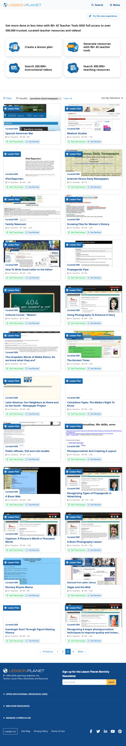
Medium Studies (77, 133)
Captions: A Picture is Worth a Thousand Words (30, 540)
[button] (115, 5)
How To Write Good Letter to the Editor (29, 269)
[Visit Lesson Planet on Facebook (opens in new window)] (91, 731)
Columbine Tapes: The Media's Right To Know (91, 404)
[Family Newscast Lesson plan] (32, 216)
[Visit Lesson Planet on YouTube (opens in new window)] (113, 731)
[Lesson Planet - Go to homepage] (24, 5)
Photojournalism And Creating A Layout (91, 451)
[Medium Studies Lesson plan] (94, 125)
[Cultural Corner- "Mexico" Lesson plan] (32, 307)
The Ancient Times (78, 360)
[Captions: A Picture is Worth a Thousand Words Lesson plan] (32, 534)
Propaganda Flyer (78, 269)
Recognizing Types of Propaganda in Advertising (89, 494)
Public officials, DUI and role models (27, 451)
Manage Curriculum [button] (18, 717)
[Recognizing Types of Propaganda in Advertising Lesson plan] (94, 488)
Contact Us (10, 731)
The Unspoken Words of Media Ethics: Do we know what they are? (30, 358)
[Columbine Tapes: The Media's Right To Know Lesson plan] (94, 398)
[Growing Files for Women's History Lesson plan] (94, 216)
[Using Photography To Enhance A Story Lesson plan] (94, 307)
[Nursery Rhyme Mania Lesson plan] (32, 579)
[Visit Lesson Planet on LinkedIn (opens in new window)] (105, 731)
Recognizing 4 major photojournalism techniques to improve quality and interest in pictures (93, 633)
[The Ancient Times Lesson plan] (94, 352)
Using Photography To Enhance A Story (91, 315)
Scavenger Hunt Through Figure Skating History (30, 631)
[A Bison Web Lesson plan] (32, 488)
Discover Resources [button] (18, 705)
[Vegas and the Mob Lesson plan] (94, 579)
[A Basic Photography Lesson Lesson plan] (94, 534)
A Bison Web (12, 496)
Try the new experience (105, 16)
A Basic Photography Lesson (84, 541)
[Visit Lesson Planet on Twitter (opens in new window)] (98, 731)
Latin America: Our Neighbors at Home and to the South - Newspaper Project (32, 404)
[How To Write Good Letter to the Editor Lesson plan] (32, 261)
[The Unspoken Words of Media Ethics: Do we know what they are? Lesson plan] (32, 352)
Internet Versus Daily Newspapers (88, 178)
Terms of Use (58, 731)
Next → (82, 651)
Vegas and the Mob (79, 587)
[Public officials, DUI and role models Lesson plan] (32, 443)
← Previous (46, 651)
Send (111, 682)
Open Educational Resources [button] (26, 694)
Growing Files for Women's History (88, 224)
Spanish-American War (19, 133)
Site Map (25, 731)
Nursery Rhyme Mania (19, 587)
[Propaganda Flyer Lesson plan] (94, 261)
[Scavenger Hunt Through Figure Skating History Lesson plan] (32, 624)
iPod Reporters (14, 178)
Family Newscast (15, 224)
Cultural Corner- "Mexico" (21, 315)
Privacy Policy (41, 731)
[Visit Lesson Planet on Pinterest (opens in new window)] (120, 731)
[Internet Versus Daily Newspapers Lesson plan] (94, 171)
